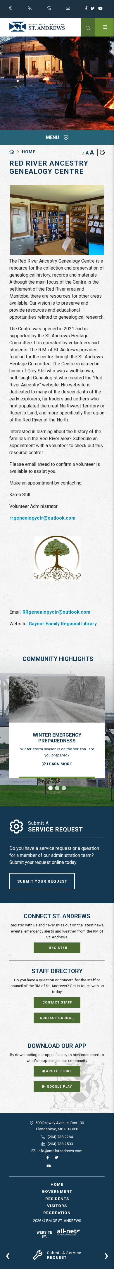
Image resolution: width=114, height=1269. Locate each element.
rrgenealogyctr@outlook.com (42, 518)
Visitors (57, 1205)
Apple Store (58, 1071)
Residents (57, 1198)
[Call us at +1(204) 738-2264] (37, 9)
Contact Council (57, 1018)
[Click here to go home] (15, 152)
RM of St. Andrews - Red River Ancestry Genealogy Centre (37, 27)
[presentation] (7, 1255)
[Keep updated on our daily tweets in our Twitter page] (94, 10)
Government (57, 1191)
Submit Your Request (42, 881)
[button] (50, 788)
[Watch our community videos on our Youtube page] (101, 10)
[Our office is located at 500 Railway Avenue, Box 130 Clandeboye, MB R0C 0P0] (18, 9)
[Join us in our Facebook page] (87, 10)
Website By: (44, 1234)
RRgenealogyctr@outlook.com (56, 612)
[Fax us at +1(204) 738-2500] (56, 9)
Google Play (59, 1087)
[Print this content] (101, 152)
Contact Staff (57, 1002)
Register (58, 948)
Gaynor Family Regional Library (63, 623)
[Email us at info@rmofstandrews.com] (75, 9)
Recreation (57, 1212)
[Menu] (104, 27)
